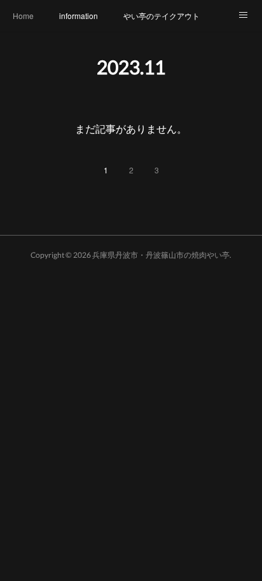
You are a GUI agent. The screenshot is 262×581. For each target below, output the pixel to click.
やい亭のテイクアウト (161, 15)
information (78, 15)
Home (23, 15)
